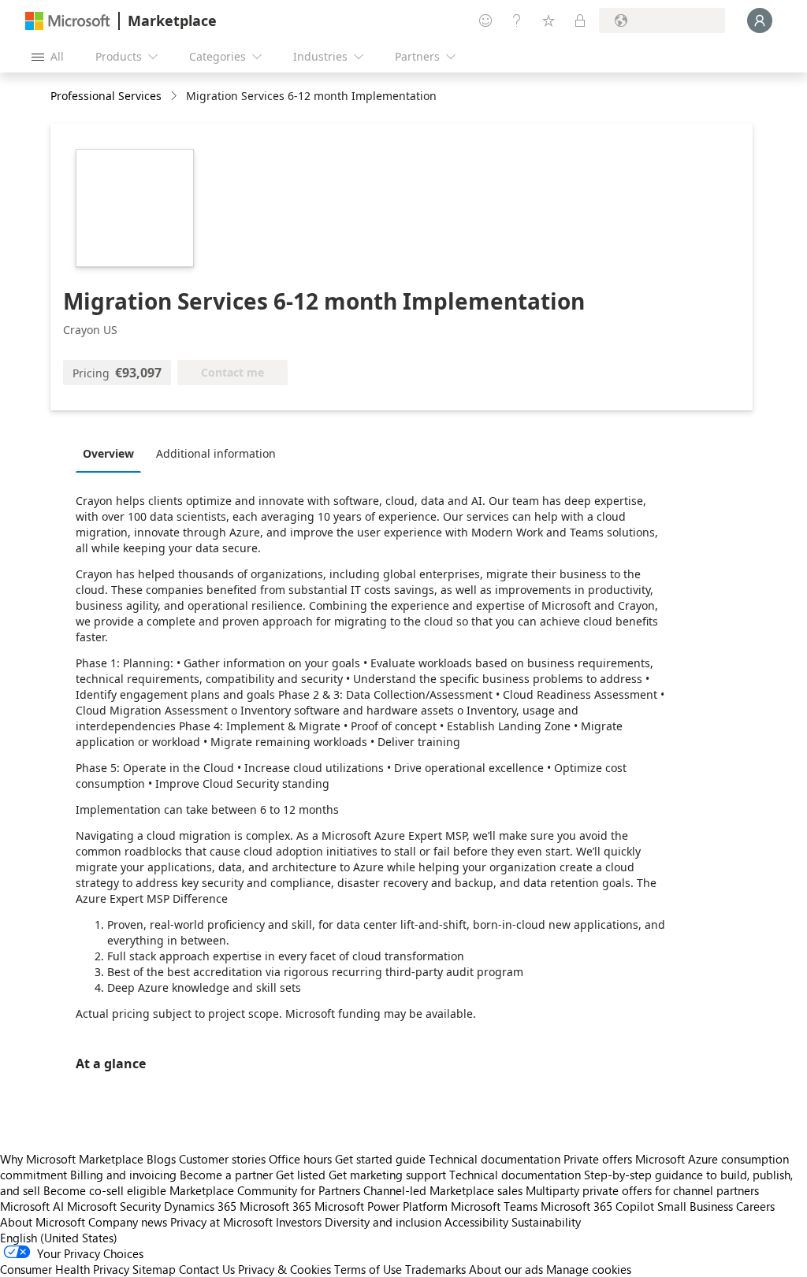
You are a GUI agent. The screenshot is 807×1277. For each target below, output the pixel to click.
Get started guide (380, 1159)
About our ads (506, 1269)
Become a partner (226, 1174)
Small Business (695, 1206)
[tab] (112, 453)
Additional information (216, 453)
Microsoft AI (32, 1206)
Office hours (300, 1159)
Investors (299, 1222)
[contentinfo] (175, 96)
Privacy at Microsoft (221, 1222)
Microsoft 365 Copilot (597, 1206)
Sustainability (546, 1222)
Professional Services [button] (106, 95)
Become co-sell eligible (104, 1190)
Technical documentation (494, 1159)
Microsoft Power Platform (381, 1206)
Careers (755, 1206)
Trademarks (435, 1269)
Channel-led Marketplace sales (443, 1190)
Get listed (300, 1174)
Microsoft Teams (494, 1206)
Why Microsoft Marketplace (71, 1159)
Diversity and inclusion (383, 1222)
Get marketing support (387, 1174)
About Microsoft (42, 1222)
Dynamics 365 (200, 1206)
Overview (108, 453)
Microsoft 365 (275, 1206)
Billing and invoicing (123, 1174)
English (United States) (58, 1237)
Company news (127, 1222)
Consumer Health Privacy (64, 1269)
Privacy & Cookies (284, 1269)
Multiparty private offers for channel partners (642, 1190)
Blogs (161, 1159)
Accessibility (476, 1222)
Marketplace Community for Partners (264, 1190)
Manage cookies (588, 1269)
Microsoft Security (114, 1206)
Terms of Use (368, 1269)
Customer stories (222, 1159)
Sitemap (154, 1269)
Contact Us (207, 1269)
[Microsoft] (67, 21)
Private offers (597, 1159)
